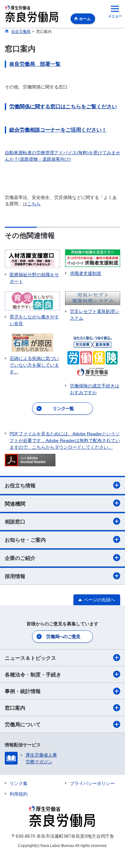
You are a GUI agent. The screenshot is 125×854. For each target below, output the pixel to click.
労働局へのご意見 (63, 636)
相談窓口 (15, 521)
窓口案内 (15, 708)
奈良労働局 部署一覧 (35, 64)
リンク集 (19, 783)
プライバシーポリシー (92, 783)
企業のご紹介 (20, 558)
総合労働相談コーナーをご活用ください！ (58, 130)
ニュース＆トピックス (30, 658)
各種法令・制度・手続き (33, 674)
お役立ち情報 (20, 485)
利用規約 (19, 794)
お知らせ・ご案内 (25, 540)
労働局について (23, 724)
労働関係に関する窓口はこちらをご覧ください (63, 106)
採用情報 (15, 576)
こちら (34, 203)
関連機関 (15, 504)
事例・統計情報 (23, 691)
